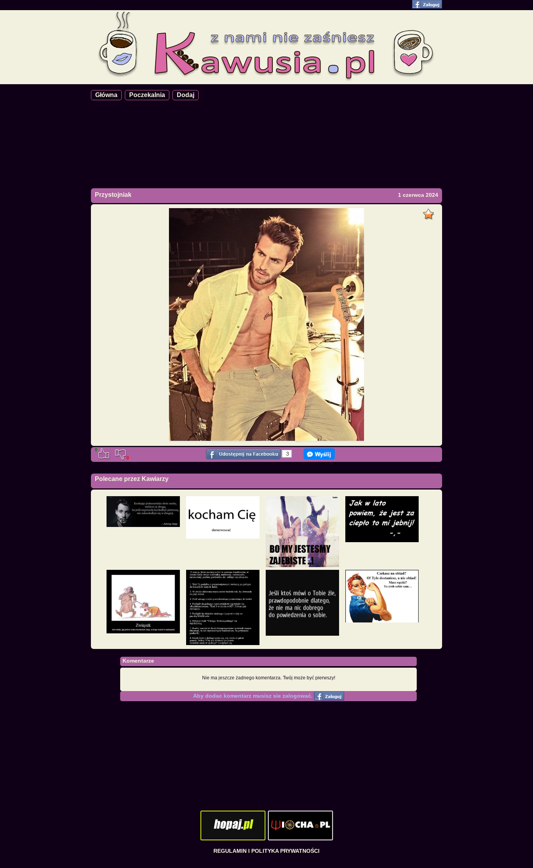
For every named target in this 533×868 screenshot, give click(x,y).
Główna (106, 95)
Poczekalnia (147, 95)
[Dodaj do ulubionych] (429, 212)
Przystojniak (113, 194)
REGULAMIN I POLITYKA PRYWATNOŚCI (266, 851)
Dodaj (185, 95)
